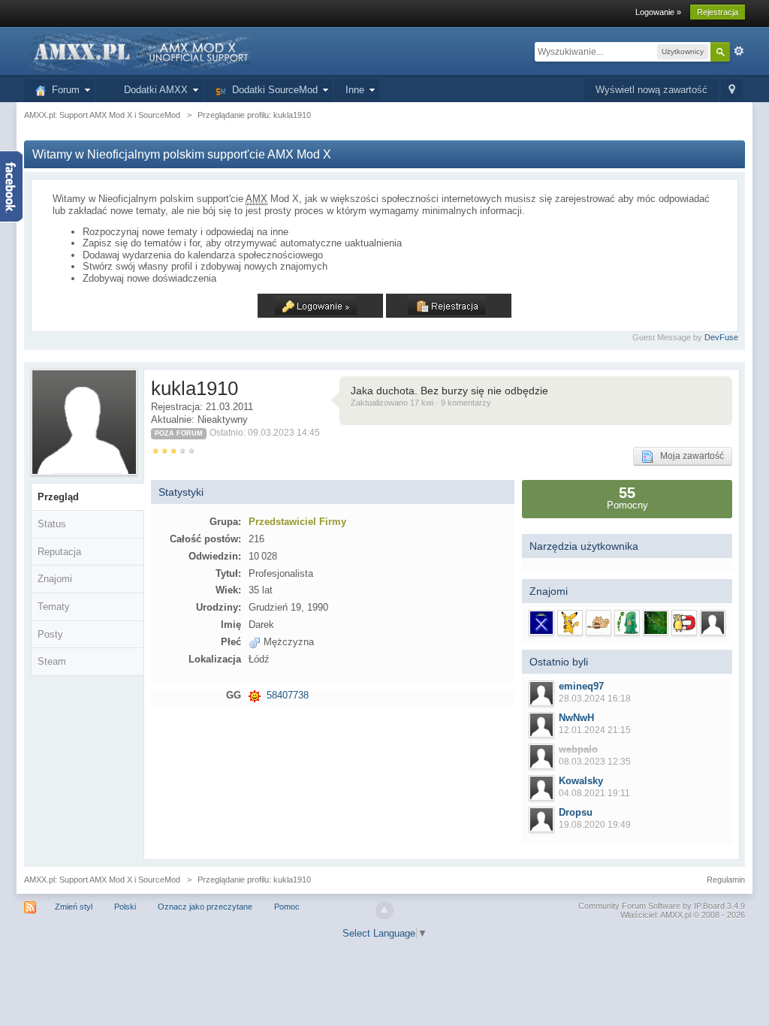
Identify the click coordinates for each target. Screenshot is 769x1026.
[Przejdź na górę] (384, 910)
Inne (354, 89)
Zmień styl (73, 906)
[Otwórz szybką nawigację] (732, 90)
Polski (125, 906)
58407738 (288, 695)
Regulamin (726, 879)
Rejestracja (717, 12)
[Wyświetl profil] (541, 693)
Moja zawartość (688, 456)
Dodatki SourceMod (272, 89)
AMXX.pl (675, 914)
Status (52, 524)
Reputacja (59, 551)
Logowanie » (658, 12)
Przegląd (58, 496)
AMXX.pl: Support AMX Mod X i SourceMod (102, 879)
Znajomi (55, 578)
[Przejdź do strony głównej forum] (139, 50)
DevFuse (721, 337)
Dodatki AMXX (153, 89)
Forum (63, 89)
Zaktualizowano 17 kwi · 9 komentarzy (421, 402)
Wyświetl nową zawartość (651, 89)
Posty (50, 634)
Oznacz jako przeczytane (205, 906)
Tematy (54, 606)
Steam (52, 661)
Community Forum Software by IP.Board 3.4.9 (661, 905)
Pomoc (287, 906)
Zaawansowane (739, 51)
